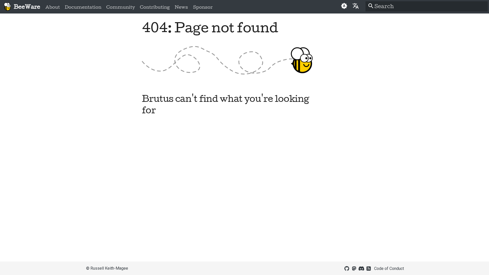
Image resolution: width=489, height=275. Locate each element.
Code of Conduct (389, 268)
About (52, 7)
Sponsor (202, 7)
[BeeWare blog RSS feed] (368, 268)
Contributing (155, 7)
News (181, 7)
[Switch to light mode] (344, 6)
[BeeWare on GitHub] (347, 268)
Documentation (83, 7)
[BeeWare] (7, 6)
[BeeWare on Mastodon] (354, 268)
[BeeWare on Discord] (361, 268)
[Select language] (356, 6)
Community (120, 7)
